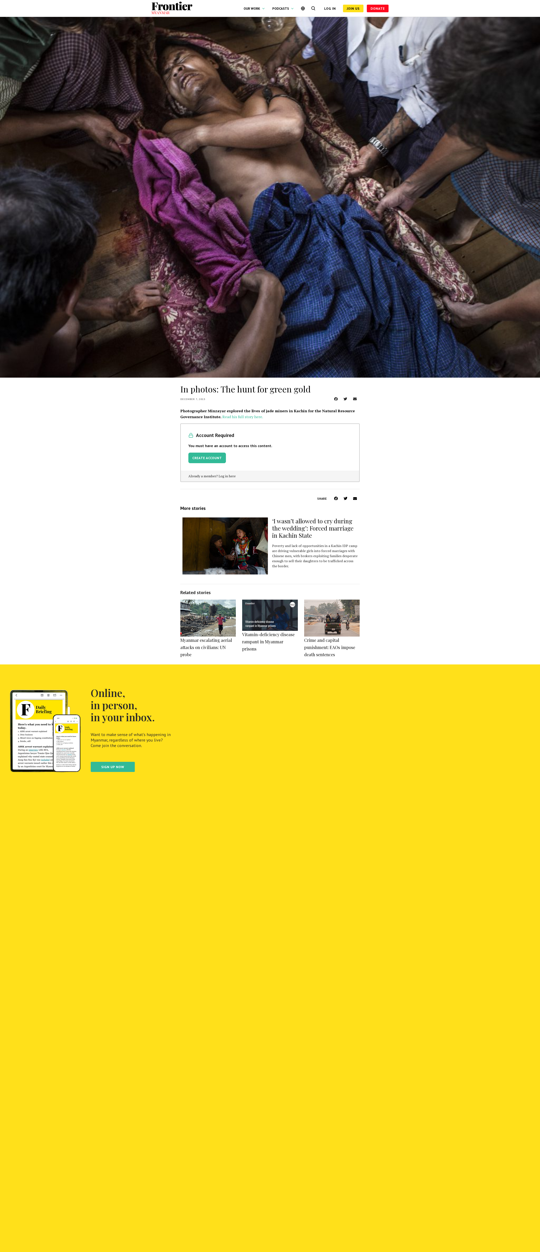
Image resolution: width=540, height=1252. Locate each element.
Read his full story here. (242, 416)
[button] (336, 399)
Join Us (353, 8)
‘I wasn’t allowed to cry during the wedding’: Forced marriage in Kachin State (313, 528)
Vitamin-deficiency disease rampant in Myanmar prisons (268, 641)
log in (330, 8)
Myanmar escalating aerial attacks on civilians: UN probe (206, 647)
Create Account (207, 458)
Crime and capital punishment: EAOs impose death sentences (329, 647)
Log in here (227, 476)
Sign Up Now (112, 767)
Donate (378, 8)
